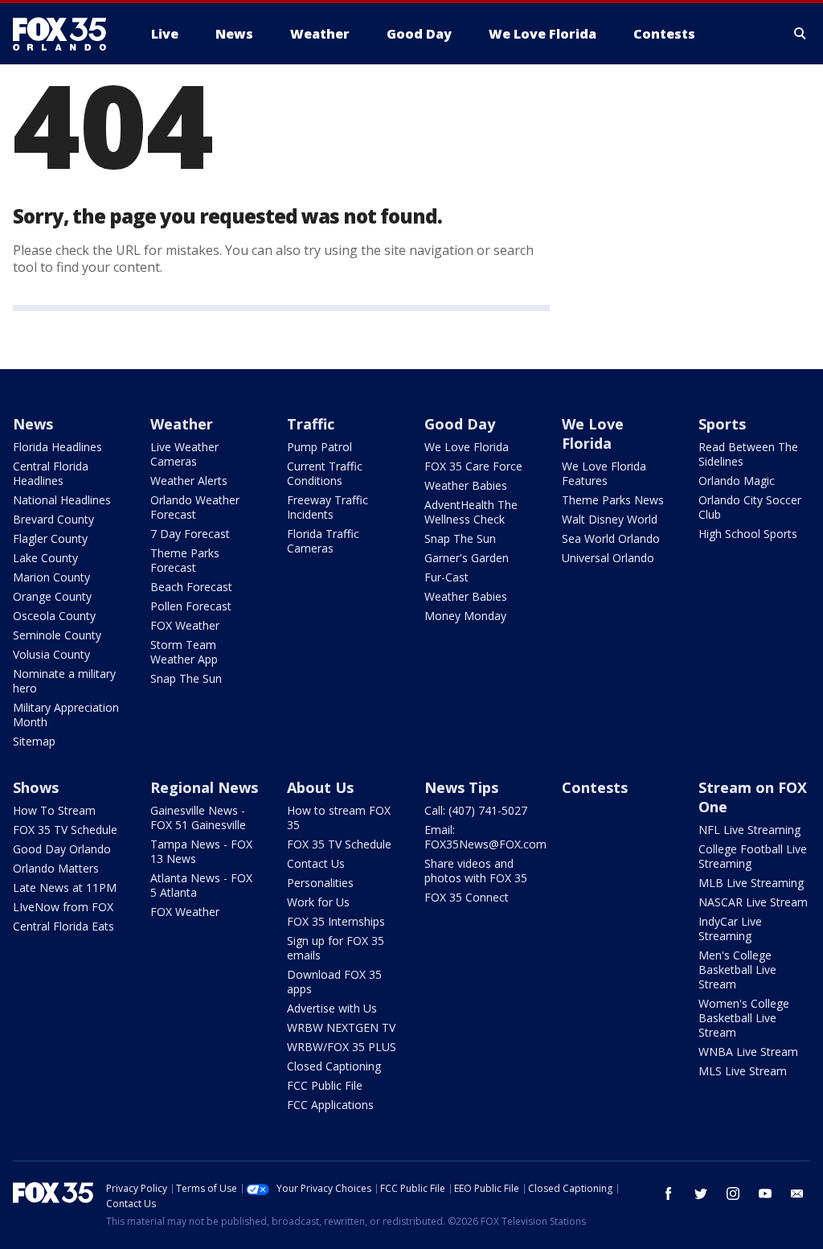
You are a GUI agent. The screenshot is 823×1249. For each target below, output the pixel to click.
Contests (595, 787)
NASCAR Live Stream (753, 902)
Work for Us (318, 902)
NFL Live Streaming (749, 829)
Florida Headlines (57, 446)
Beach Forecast (191, 586)
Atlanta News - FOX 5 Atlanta (201, 885)
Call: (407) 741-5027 (475, 810)
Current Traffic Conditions (324, 473)
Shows (36, 787)
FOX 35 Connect (466, 897)
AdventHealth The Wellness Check (471, 512)
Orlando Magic (736, 480)
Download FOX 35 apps (334, 981)
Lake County (45, 557)
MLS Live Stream (742, 1070)
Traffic (310, 423)
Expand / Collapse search (800, 34)
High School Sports (747, 533)
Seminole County (57, 635)
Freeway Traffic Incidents (327, 507)
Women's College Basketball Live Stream (743, 1018)
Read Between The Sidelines (748, 454)
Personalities (320, 882)
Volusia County (51, 654)
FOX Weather (184, 625)
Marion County (51, 577)
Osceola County (54, 615)
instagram (733, 1193)
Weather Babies (465, 485)
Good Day (459, 423)
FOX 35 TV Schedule (65, 829)
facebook (669, 1193)
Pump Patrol (319, 446)
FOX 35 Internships (336, 921)
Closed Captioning (334, 1066)
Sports (722, 423)
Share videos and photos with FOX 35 (475, 870)
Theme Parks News (613, 499)
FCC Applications (330, 1104)
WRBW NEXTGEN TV (341, 1027)
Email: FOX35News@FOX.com (485, 837)
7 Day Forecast (190, 533)
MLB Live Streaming (751, 882)
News (33, 423)
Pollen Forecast (190, 606)
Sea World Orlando (611, 538)
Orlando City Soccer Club (749, 507)
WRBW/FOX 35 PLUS (341, 1046)
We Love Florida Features (604, 473)
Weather (181, 423)
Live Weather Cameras (184, 454)
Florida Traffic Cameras (323, 541)
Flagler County (50, 538)
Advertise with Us (332, 1008)
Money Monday (465, 615)
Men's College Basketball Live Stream (737, 969)
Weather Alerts (188, 480)
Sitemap (34, 741)
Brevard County (53, 519)
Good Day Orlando (62, 849)
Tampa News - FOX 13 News (201, 851)
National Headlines (62, 499)
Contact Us (316, 863)
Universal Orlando (608, 557)
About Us (320, 787)
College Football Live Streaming (752, 856)
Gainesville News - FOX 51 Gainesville (198, 817)
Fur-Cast (446, 577)
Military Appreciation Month (66, 714)
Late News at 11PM (65, 887)
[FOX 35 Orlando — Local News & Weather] (66, 33)
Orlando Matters (56, 868)
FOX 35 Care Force (473, 466)
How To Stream (54, 810)
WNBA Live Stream (748, 1051)
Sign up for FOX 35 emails (335, 948)
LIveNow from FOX (63, 906)
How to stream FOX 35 (339, 817)
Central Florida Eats (63, 926)
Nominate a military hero (64, 681)
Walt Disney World (609, 519)
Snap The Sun (186, 678)
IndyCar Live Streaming (730, 928)
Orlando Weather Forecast (195, 507)
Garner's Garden (466, 557)
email (797, 1193)
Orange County (52, 596)
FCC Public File (324, 1085)
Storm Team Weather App (184, 652)
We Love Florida (466, 446)
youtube (765, 1193)
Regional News (204, 787)
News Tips (461, 787)
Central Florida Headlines (50, 473)
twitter (701, 1193)
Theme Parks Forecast (184, 560)
